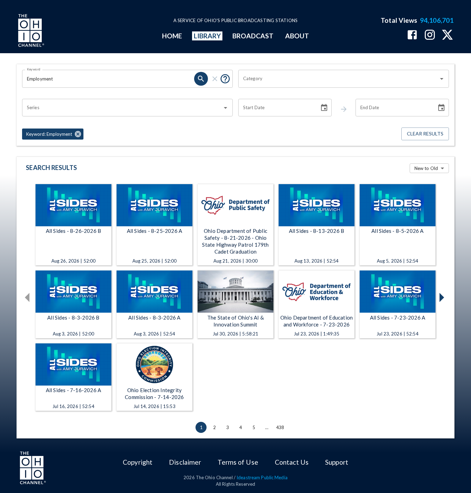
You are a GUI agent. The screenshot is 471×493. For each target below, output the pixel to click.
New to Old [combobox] (426, 168)
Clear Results (425, 133)
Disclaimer (185, 462)
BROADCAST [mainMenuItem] (253, 36)
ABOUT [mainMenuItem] (297, 36)
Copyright (137, 462)
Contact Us (292, 462)
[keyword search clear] (215, 79)
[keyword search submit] (201, 79)
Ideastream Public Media (262, 477)
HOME (172, 36)
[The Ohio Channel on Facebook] (412, 35)
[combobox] (338, 79)
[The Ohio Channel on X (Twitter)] (447, 35)
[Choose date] (324, 108)
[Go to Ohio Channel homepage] (30, 31)
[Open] (442, 79)
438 (280, 427)
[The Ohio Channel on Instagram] (430, 35)
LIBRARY (207, 36)
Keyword (34, 69)
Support (336, 462)
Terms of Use (238, 462)
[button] (52, 134)
